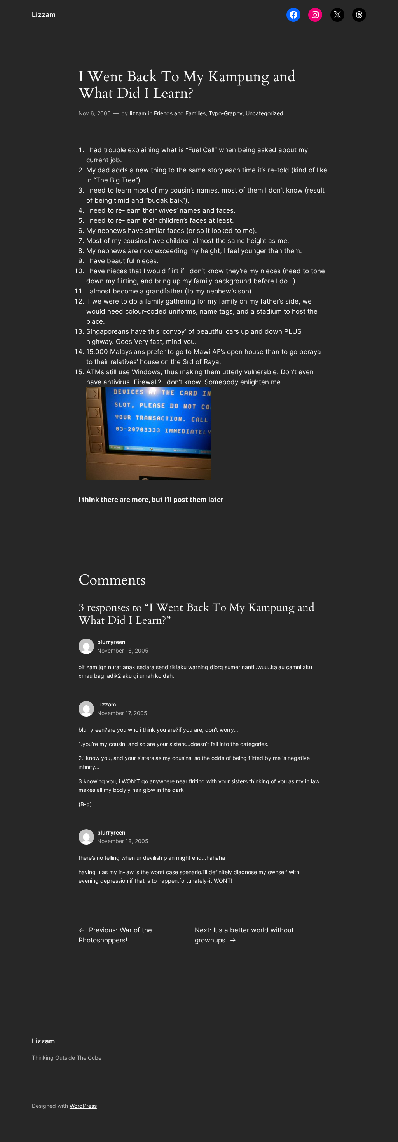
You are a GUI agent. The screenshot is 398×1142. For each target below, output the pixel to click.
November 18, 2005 (122, 841)
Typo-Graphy (226, 113)
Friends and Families (180, 113)
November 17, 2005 (122, 713)
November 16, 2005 (122, 650)
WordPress (83, 1105)
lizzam (138, 113)
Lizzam (44, 14)
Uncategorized (264, 113)
